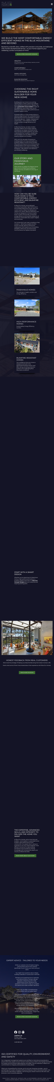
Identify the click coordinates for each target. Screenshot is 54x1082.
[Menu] (52, 4)
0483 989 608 (18, 1042)
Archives (39, 1078)
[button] (15, 1032)
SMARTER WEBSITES (14, 1079)
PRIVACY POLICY (6, 1078)
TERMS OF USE (14, 1078)
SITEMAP (44, 1078)
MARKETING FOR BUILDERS (26, 1079)
